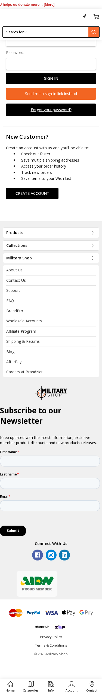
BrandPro (14, 310)
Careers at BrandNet (24, 371)
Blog (10, 351)
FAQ (10, 300)
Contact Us (16, 280)
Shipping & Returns (23, 341)
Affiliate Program (21, 331)
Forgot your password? (51, 109)
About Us (14, 269)
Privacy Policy (51, 636)
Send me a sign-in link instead (51, 93)
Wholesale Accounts (24, 320)
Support (13, 290)
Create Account (32, 193)
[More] (46, 4)
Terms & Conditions (51, 645)
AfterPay (13, 361)
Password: (15, 52)
